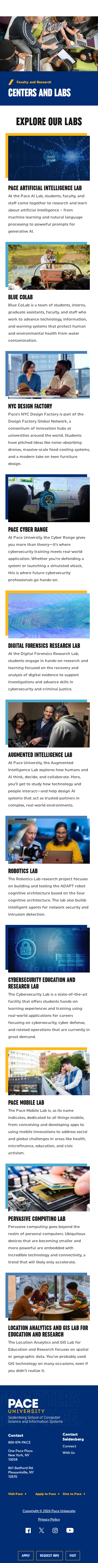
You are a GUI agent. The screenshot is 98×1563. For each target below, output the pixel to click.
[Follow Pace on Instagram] (55, 1530)
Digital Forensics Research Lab (44, 646)
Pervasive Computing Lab (36, 1219)
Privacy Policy (49, 1519)
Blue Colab (20, 297)
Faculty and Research (34, 82)
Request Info (49, 1556)
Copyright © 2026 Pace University (49, 1511)
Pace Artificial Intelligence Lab (45, 188)
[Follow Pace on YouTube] (70, 1530)
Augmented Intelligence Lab (40, 755)
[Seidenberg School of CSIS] (35, 1412)
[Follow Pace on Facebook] (28, 1530)
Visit (72, 1556)
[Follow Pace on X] (41, 1530)
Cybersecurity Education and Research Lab (41, 983)
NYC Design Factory (30, 406)
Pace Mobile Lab (26, 1102)
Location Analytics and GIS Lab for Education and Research (48, 1331)
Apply (26, 1556)
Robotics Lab (23, 871)
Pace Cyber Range (28, 529)
